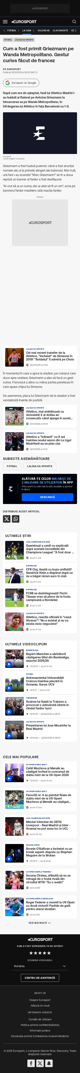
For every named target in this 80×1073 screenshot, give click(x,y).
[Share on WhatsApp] (15, 519)
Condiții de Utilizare (40, 1019)
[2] (35, 953)
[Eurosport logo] (23, 21)
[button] (5, 21)
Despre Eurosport (40, 1000)
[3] (40, 953)
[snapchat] (49, 1063)
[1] (31, 953)
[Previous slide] (4, 30)
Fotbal (8, 40)
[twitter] (40, 1063)
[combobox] (40, 966)
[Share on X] (6, 519)
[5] (49, 953)
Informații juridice (40, 1030)
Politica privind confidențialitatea (40, 1024)
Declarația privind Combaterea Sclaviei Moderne (40, 1036)
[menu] (74, 21)
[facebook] (31, 1063)
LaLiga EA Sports (24, 40)
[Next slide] (75, 30)
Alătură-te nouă (40, 1005)
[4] (44, 953)
